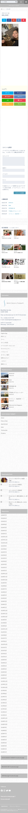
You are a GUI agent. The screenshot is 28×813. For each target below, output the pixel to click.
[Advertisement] (14, 67)
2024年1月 (4, 607)
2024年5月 (4, 595)
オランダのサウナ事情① (15, 484)
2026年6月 (4, 518)
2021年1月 (4, 656)
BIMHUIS (11, 202)
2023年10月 (4, 616)
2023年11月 (4, 613)
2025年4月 (4, 561)
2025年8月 (4, 549)
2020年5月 (4, 666)
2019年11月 (4, 684)
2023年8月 (4, 622)
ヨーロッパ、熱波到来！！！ (15, 213)
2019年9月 (4, 690)
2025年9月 (4, 546)
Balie (10, 205)
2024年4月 (4, 598)
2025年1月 (4, 570)
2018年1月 (4, 752)
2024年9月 (4, 583)
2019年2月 (4, 712)
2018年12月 (4, 718)
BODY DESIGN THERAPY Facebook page (13, 757)
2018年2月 (4, 749)
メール (4, 174)
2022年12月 (4, 629)
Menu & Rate (4, 421)
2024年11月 (4, 576)
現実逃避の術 (12, 208)
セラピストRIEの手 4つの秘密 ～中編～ (18, 479)
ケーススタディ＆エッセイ (8, 345)
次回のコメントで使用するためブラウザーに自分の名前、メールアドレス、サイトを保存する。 (13, 187)
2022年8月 (4, 635)
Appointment (21, 2)
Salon (2, 427)
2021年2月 (4, 653)
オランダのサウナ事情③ (15, 490)
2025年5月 (4, 558)
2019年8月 (4, 693)
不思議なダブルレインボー (15, 211)
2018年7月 (4, 733)
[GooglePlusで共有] (14, 20)
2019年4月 (4, 706)
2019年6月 (4, 699)
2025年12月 (4, 536)
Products (3, 433)
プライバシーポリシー (15, 806)
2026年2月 (4, 530)
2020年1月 (4, 678)
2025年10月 (4, 543)
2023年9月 (4, 619)
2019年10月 (4, 687)
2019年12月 (4, 681)
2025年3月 (4, 564)
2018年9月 (4, 727)
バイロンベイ (4, 351)
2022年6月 (4, 641)
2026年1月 (4, 533)
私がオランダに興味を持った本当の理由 (18, 503)
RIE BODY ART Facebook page (10, 766)
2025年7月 (4, 552)
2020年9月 (4, 659)
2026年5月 (4, 521)
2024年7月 (4, 589)
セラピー (3, 361)
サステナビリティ (5, 348)
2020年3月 (4, 672)
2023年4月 (4, 626)
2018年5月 (4, 739)
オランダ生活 (4, 342)
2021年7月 (4, 647)
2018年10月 (4, 724)
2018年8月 (4, 730)
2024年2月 (4, 604)
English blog (4, 333)
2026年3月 (4, 527)
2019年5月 (4, 702)
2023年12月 (4, 610)
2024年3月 (4, 601)
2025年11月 (4, 539)
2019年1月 (4, 715)
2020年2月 (4, 675)
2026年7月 (4, 515)
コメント (5, 156)
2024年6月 (4, 592)
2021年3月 (4, 650)
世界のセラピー (5, 358)
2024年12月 (4, 573)
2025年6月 (4, 555)
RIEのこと (3, 336)
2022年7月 (4, 638)
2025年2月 (4, 567)
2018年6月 (4, 736)
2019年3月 (4, 709)
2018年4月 (4, 742)
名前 (4, 168)
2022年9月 (4, 632)
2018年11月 (4, 721)
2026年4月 (4, 524)
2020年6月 (4, 662)
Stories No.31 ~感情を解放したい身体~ (18, 497)
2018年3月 (4, 746)
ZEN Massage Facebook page (10, 775)
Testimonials (4, 430)
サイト (4, 180)
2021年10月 (4, 644)
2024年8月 (4, 586)
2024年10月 (4, 579)
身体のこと (4, 364)
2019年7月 (4, 696)
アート (2, 339)
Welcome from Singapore (15, 406)
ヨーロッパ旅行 (5, 355)
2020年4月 (4, 669)
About (2, 418)
